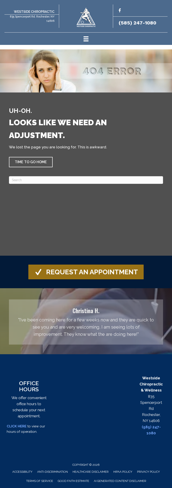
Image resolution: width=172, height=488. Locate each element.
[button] (31, 162)
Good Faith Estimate (73, 481)
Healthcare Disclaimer (91, 471)
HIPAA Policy (122, 471)
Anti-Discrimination (52, 471)
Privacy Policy (148, 471)
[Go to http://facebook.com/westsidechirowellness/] (120, 11)
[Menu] (86, 39)
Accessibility (22, 471)
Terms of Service (39, 481)
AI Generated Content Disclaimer (120, 481)
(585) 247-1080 (137, 23)
